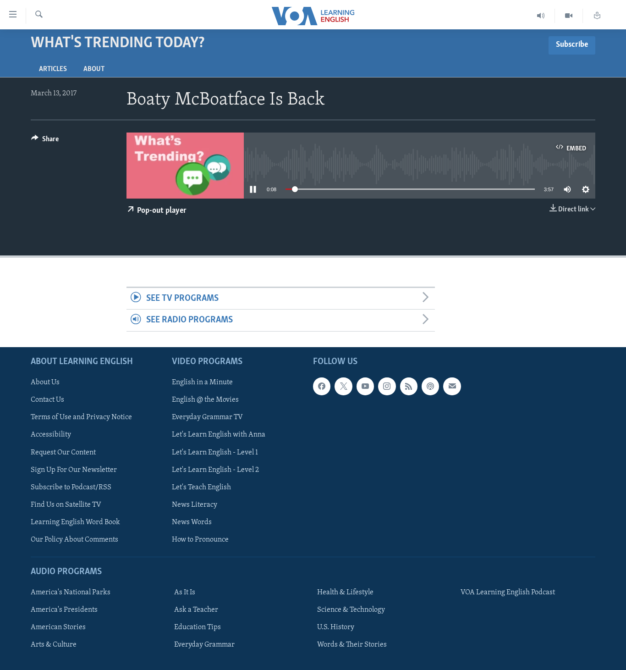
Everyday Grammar (204, 644)
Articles (53, 69)
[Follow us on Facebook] (321, 386)
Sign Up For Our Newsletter (74, 469)
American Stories (58, 627)
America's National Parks (70, 592)
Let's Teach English (201, 487)
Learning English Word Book (75, 522)
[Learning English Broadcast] (541, 16)
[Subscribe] (452, 386)
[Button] (45, 141)
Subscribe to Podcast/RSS (71, 487)
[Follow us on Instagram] (386, 386)
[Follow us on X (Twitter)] (343, 386)
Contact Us (47, 400)
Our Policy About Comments (74, 539)
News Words (192, 522)
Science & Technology (351, 610)
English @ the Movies (205, 400)
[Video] (569, 16)
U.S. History (335, 627)
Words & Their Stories (352, 644)
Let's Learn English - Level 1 (215, 452)
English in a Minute (202, 382)
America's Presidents (64, 610)
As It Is (184, 592)
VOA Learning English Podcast (508, 592)
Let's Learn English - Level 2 (215, 469)
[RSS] (408, 386)
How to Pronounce (200, 539)
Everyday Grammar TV (207, 417)
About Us (45, 382)
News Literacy (194, 504)
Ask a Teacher (196, 610)
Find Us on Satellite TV (66, 504)
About (93, 69)
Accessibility (51, 434)
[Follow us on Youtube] (365, 386)
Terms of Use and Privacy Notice (81, 417)
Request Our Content (63, 452)
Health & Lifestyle (345, 592)
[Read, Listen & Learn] (597, 16)
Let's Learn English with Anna (218, 434)
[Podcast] (430, 386)
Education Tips (197, 627)
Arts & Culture (54, 644)
